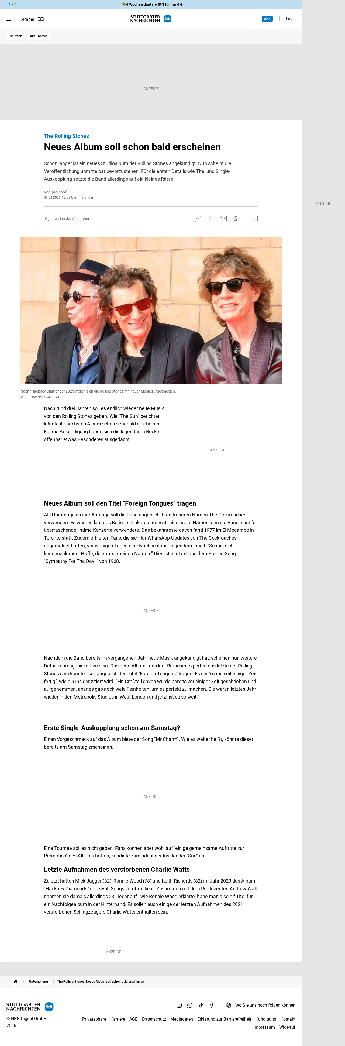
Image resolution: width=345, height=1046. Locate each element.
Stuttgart (16, 36)
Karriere (118, 1019)
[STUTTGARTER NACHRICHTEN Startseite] (150, 19)
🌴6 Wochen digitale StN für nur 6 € (152, 4)
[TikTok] (200, 1005)
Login (290, 18)
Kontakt (288, 1019)
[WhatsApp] (190, 1005)
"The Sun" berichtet (139, 416)
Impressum (264, 1027)
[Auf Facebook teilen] (210, 218)
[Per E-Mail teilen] (223, 218)
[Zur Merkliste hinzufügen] (254, 218)
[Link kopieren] (197, 218)
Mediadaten (181, 1019)
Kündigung (266, 1019)
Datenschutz (154, 1019)
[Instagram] (179, 1005)
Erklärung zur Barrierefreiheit (224, 1019)
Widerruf (287, 1027)
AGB (133, 1019)
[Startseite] (15, 982)
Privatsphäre (94, 1019)
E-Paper (27, 19)
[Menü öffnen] (8, 19)
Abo (267, 19)
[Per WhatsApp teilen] (236, 218)
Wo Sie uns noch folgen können (265, 1005)
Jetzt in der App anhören (73, 218)
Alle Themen (39, 36)
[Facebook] (211, 1005)
